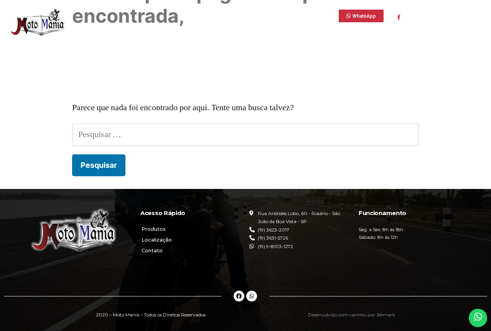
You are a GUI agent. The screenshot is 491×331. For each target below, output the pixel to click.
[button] (361, 16)
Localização (157, 240)
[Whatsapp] (251, 296)
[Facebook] (239, 296)
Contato (152, 250)
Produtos (154, 229)
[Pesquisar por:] (245, 134)
